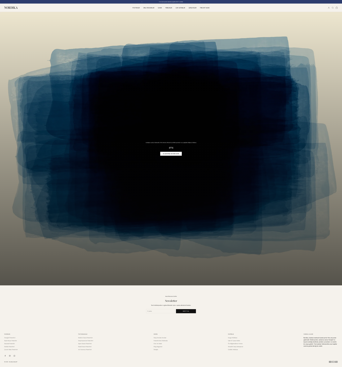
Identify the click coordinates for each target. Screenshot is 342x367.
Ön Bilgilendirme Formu (235, 343)
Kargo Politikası (232, 338)
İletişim (156, 349)
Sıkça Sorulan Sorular (160, 338)
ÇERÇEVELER (192, 8)
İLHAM (160, 8)
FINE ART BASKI (204, 8)
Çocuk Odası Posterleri (11, 349)
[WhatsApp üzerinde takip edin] (14, 356)
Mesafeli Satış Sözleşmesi (235, 346)
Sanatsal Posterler (9, 343)
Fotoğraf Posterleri (9, 338)
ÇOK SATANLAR (180, 8)
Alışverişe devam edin (171, 153)
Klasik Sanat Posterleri (84, 346)
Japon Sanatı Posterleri (85, 343)
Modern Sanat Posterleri (85, 338)
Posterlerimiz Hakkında (161, 340)
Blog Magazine (158, 346)
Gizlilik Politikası (233, 349)
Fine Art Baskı (158, 343)
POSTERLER (136, 8)
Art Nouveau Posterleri (85, 349)
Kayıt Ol (186, 311)
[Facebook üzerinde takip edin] (5, 356)
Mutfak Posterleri (9, 346)
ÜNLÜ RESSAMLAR (148, 8)
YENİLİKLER (168, 8)
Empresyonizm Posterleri (85, 340)
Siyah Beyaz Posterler (10, 340)
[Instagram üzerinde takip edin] (10, 356)
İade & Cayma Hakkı (234, 340)
